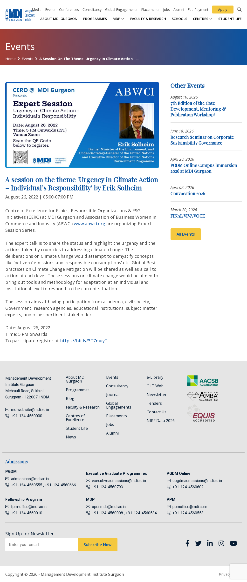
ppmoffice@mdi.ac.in (189, 506)
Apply (222, 9)
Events (50, 9)
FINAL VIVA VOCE (188, 216)
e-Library (155, 377)
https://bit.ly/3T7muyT (84, 341)
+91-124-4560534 (141, 513)
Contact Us (156, 412)
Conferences (69, 9)
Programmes (95, 18)
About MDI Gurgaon (58, 18)
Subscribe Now (97, 544)
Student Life (230, 18)
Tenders (154, 403)
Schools (179, 18)
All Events (186, 234)
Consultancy (92, 9)
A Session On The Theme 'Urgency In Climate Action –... (88, 58)
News (71, 437)
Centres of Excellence (75, 418)
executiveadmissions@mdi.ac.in (119, 480)
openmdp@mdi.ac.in (109, 506)
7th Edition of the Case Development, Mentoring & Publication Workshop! (198, 109)
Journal (112, 395)
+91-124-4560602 (187, 487)
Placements (150, 9)
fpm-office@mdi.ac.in (29, 506)
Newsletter (157, 395)
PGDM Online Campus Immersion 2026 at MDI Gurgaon (204, 168)
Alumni (178, 9)
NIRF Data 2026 (161, 421)
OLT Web (155, 386)
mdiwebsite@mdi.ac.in (30, 409)
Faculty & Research (148, 18)
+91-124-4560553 (187, 513)
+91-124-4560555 (26, 485)
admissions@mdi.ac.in (30, 478)
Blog (70, 398)
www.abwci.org (89, 223)
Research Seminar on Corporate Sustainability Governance (202, 140)
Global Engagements (121, 9)
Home (10, 58)
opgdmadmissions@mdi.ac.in (197, 480)
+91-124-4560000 (25, 416)
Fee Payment (198, 9)
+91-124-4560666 (60, 485)
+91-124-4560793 (106, 487)
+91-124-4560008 (107, 513)
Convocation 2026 (188, 193)
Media (36, 9)
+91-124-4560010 (25, 513)
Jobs (166, 9)
